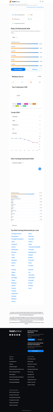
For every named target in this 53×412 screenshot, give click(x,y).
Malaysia (30, 269)
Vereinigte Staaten (15, 192)
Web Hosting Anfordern (14, 371)
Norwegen (14, 277)
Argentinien (14, 293)
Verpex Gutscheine (13, 405)
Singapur (30, 255)
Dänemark (14, 260)
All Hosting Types (31, 358)
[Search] (40, 2)
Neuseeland (31, 277)
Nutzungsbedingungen (14, 382)
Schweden (31, 249)
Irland (30, 233)
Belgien (13, 275)
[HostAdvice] (14, 2)
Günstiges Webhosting (33, 369)
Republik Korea (32, 252)
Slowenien (31, 280)
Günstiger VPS (31, 374)
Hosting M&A (35, 351)
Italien (12, 219)
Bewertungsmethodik (31, 7)
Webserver (17, 19)
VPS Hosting (30, 371)
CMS (31, 14)
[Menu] (43, 2)
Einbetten (34, 69)
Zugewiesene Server (32, 379)
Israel (29, 288)
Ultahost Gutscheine (13, 402)
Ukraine (13, 285)
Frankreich (13, 204)
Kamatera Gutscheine (14, 394)
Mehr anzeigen (18, 69)
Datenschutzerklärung (14, 379)
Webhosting (30, 361)
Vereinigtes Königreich (16, 198)
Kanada (12, 207)
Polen (12, 265)
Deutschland (13, 195)
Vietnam (13, 288)
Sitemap (11, 364)
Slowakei (13, 296)
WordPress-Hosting (32, 364)
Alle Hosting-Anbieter (19, 14)
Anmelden (40, 339)
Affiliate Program (13, 366)
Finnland (13, 269)
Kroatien (30, 285)
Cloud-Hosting (31, 377)
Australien (31, 239)
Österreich (31, 260)
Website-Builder (31, 384)
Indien (30, 263)
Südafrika (31, 236)
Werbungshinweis (40, 7)
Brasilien (30, 257)
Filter (13, 37)
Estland (30, 283)
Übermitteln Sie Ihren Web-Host (16, 369)
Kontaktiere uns (12, 361)
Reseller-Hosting (31, 382)
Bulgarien (13, 299)
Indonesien (31, 275)
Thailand (13, 291)
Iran (29, 272)
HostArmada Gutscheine (14, 397)
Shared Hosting (31, 366)
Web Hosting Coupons (14, 392)
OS (31, 19)
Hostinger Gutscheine (14, 400)
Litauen (13, 301)
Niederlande (13, 210)
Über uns (11, 358)
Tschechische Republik (34, 247)
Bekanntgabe (12, 374)
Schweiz (30, 241)
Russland (13, 213)
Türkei (30, 244)
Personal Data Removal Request (16, 377)
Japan (12, 201)
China (12, 216)
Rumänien (14, 283)
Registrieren (31, 339)
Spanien (13, 263)
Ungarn (13, 272)
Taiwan (13, 280)
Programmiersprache (19, 23)
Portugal (30, 265)
